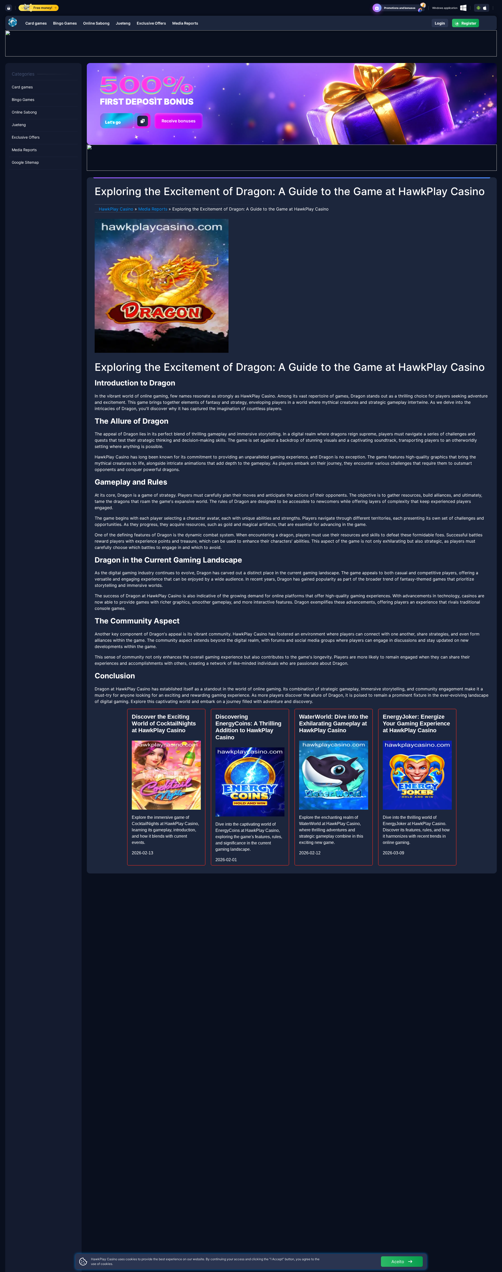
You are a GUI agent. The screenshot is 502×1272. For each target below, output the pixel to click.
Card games (36, 23)
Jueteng (123, 23)
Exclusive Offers (151, 23)
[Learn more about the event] (251, 43)
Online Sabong (96, 23)
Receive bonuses (179, 120)
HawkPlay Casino (116, 209)
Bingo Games (65, 23)
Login (440, 23)
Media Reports (185, 23)
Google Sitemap (25, 162)
